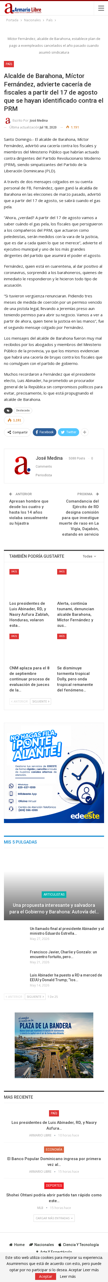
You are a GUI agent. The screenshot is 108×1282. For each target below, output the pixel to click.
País (9, 64)
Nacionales (44, 1245)
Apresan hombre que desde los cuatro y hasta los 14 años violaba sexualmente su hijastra (28, 512)
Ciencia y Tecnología (81, 1245)
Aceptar (45, 1276)
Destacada (23, 410)
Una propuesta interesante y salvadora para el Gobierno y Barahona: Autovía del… (54, 908)
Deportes (54, 1185)
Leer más (68, 1276)
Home (19, 1245)
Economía (54, 1149)
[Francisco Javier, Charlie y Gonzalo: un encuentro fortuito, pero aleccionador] (15, 958)
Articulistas (54, 894)
